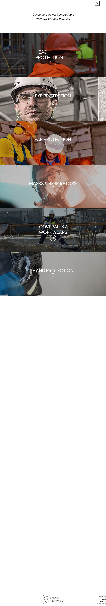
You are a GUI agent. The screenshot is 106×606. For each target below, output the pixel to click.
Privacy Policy (101, 594)
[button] (92, 3)
